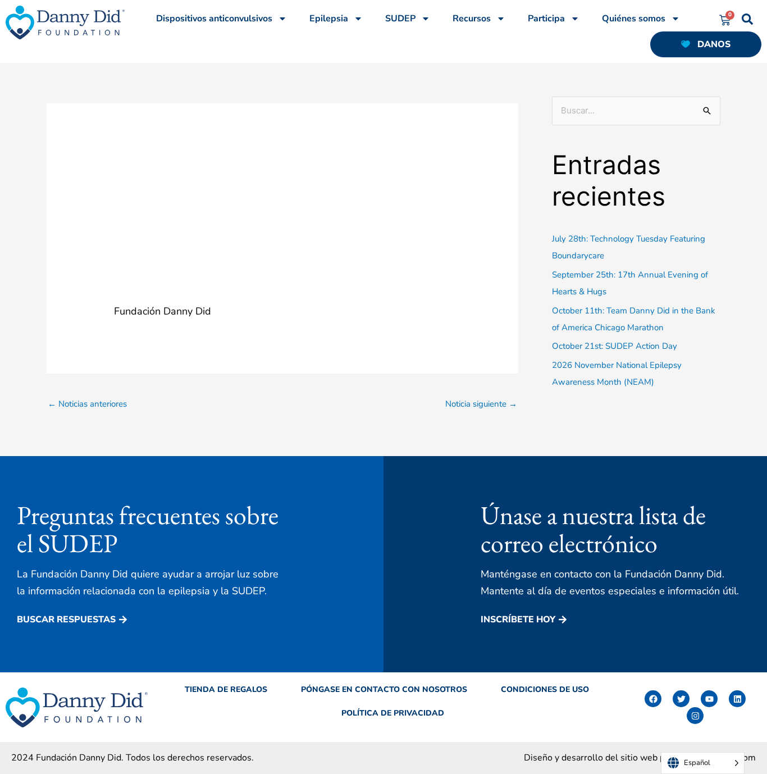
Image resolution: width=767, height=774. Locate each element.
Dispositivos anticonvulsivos (214, 18)
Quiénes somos (633, 18)
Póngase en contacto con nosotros (384, 689)
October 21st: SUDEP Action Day (614, 346)
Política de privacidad (392, 713)
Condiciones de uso (545, 689)
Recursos (472, 18)
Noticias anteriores (87, 403)
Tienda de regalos (226, 689)
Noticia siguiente (481, 403)
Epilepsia (328, 18)
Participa (546, 18)
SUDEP (400, 18)
